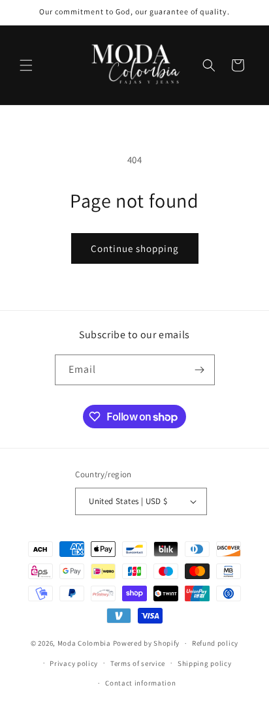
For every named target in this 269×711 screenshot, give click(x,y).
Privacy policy (74, 663)
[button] (26, 65)
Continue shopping (135, 248)
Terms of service (137, 663)
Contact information (140, 682)
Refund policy (215, 643)
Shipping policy (205, 663)
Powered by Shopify (146, 643)
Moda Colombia (84, 643)
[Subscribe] (199, 370)
